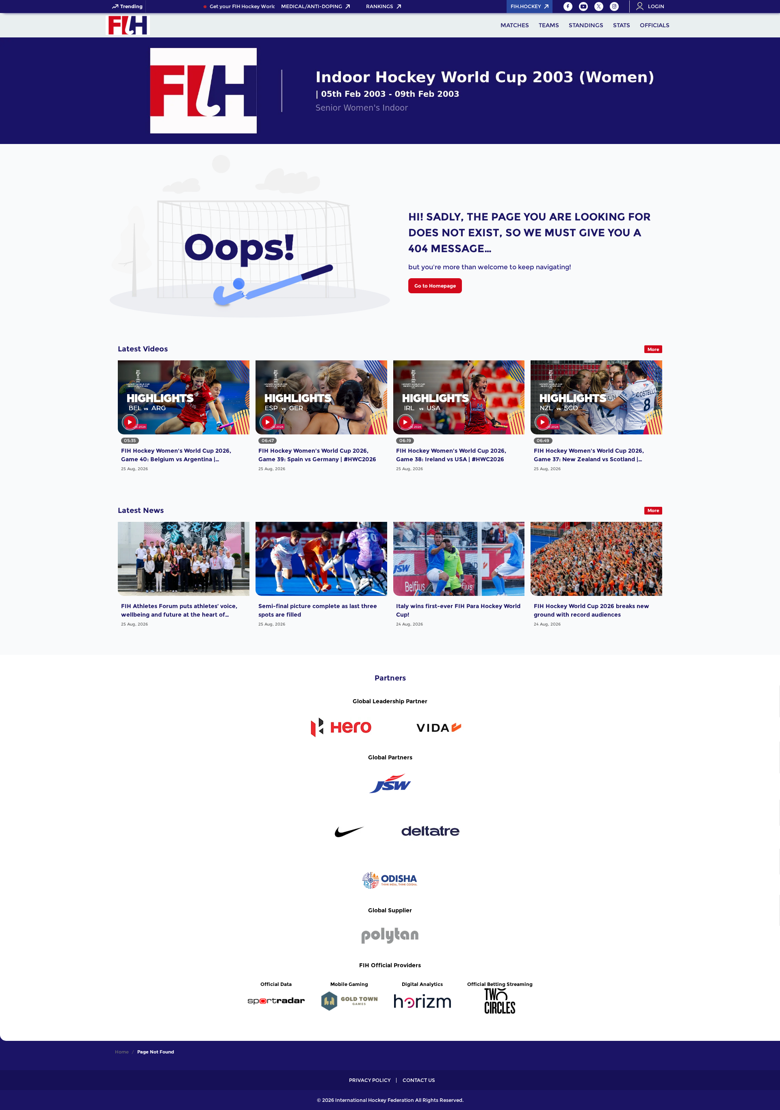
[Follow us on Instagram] (614, 6)
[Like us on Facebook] (567, 6)
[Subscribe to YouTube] (583, 6)
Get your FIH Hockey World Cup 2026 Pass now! (251, 6)
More (653, 349)
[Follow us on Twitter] (598, 6)
